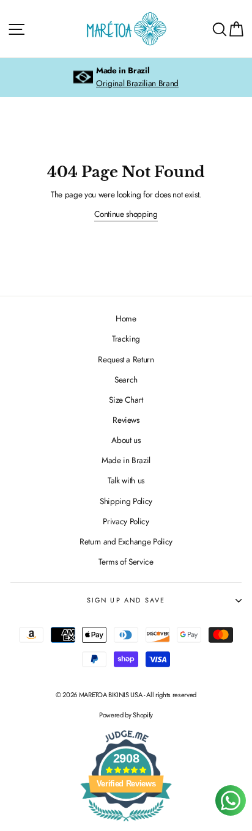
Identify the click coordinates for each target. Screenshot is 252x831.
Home (126, 318)
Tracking (126, 338)
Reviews (126, 420)
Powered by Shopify (126, 715)
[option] (126, 78)
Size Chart (126, 400)
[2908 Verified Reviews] (126, 824)
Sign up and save (126, 600)
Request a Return (126, 359)
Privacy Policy (126, 521)
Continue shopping (125, 214)
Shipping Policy (126, 501)
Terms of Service (126, 561)
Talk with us (126, 480)
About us (125, 440)
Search (126, 379)
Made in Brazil (126, 460)
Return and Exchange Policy (126, 541)
